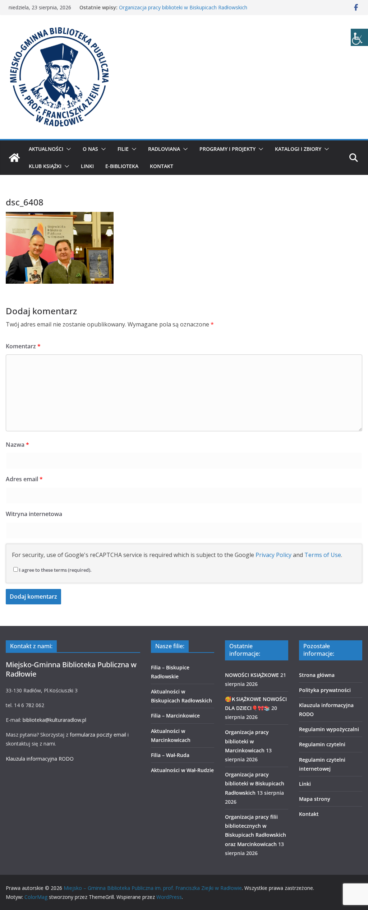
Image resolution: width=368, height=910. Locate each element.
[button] (67, 149)
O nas (90, 148)
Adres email (24, 479)
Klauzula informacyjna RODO (40, 758)
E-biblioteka (121, 166)
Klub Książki (45, 166)
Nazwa (17, 445)
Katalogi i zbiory (298, 148)
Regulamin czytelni (322, 744)
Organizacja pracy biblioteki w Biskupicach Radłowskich (183, 7)
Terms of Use (322, 555)
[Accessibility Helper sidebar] (359, 37)
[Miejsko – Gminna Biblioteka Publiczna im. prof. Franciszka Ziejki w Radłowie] (14, 157)
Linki (87, 166)
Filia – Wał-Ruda (170, 755)
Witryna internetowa (34, 514)
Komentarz (23, 346)
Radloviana (164, 148)
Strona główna (317, 675)
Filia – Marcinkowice (175, 715)
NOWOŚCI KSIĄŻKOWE (252, 675)
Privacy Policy (273, 555)
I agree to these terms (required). (55, 570)
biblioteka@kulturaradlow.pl (54, 719)
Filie (123, 148)
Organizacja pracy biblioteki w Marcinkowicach (247, 741)
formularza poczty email (98, 734)
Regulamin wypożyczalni (329, 729)
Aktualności (46, 148)
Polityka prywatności (325, 690)
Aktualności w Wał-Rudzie (182, 770)
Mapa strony (314, 798)
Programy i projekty (227, 148)
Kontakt (161, 166)
